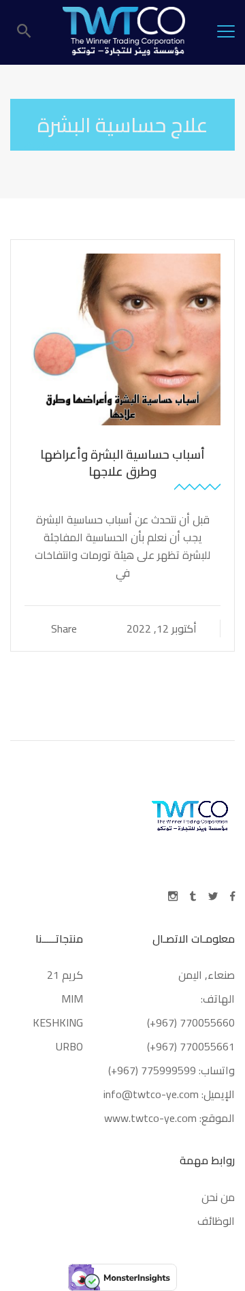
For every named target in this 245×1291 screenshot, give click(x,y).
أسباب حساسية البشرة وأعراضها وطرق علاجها (122, 463)
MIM (72, 998)
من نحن (218, 1197)
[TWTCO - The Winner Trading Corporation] (124, 30)
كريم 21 (63, 975)
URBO (69, 1046)
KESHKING (58, 1022)
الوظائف (216, 1221)
